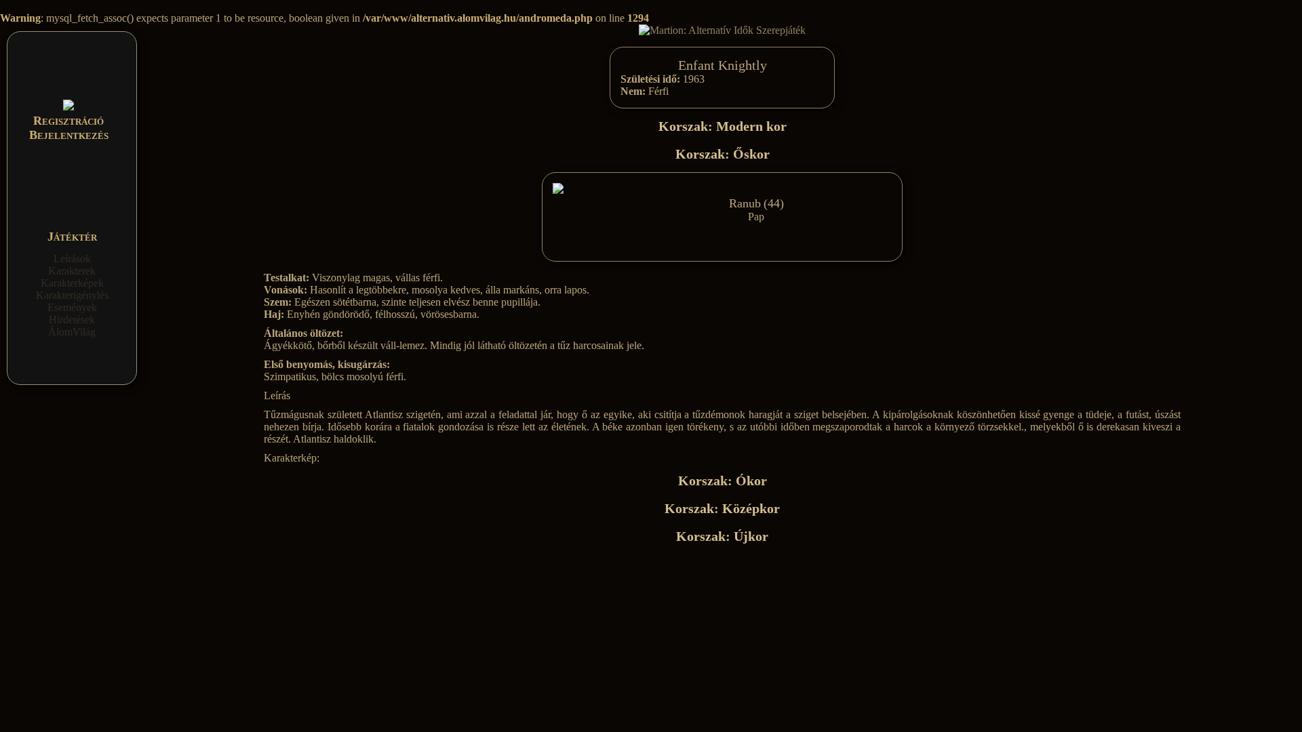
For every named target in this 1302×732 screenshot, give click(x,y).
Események (72, 307)
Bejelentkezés (68, 135)
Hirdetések (72, 319)
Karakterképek (72, 283)
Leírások (72, 258)
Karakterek (72, 271)
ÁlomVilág (72, 332)
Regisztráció (68, 120)
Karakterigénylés (72, 295)
